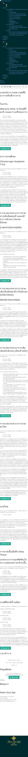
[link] (3, 3)
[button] (2, 80)
